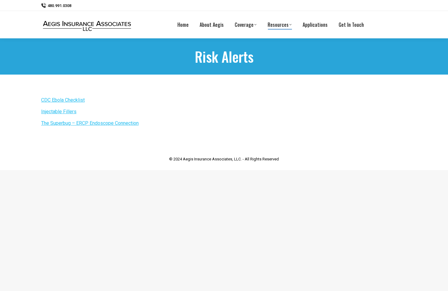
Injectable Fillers (58, 111)
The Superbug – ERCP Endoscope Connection (90, 123)
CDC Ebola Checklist (63, 100)
